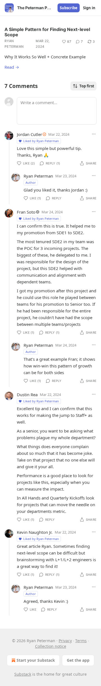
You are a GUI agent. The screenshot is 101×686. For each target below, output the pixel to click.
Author (31, 182)
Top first (86, 86)
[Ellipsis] (93, 134)
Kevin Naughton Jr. (34, 532)
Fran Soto (26, 212)
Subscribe (68, 7)
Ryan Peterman (14, 44)
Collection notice (50, 646)
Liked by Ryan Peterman (41, 141)
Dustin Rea (27, 394)
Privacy (65, 640)
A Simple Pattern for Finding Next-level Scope (47, 32)
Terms (81, 640)
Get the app (78, 660)
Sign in (89, 7)
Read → (11, 67)
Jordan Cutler (29, 134)
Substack (22, 674)
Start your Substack (36, 660)
